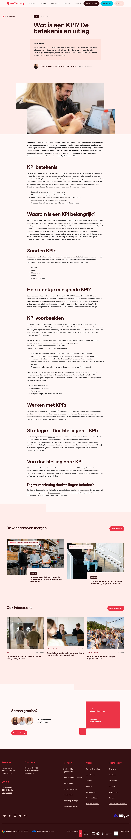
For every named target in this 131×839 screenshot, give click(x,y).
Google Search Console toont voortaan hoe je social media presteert (65, 654)
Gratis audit (107, 3)
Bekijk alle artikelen (115, 608)
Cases (43, 3)
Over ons (67, 3)
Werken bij (113, 781)
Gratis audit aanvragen (118, 804)
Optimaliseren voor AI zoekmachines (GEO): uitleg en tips (24, 657)
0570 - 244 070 (95, 722)
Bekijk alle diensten (70, 806)
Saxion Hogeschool (93, 769)
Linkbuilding (68, 783)
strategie (51, 437)
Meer (77, 3)
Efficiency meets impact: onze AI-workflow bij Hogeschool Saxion (106, 582)
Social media (68, 795)
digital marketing (54, 493)
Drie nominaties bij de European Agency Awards (102, 657)
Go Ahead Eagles (92, 798)
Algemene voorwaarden (76, 831)
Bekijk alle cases (116, 529)
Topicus (89, 781)
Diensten (31, 3)
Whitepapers (114, 792)
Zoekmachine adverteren (72, 777)
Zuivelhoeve (90, 775)
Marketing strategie (70, 801)
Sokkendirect (91, 792)
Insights (54, 3)
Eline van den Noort (67, 66)
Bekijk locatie (7, 773)
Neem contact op (19, 733)
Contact (119, 3)
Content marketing (70, 789)
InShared (89, 786)
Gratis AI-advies (91, 3)
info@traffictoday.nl (97, 711)
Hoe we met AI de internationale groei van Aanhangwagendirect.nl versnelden (46, 579)
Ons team (112, 775)
